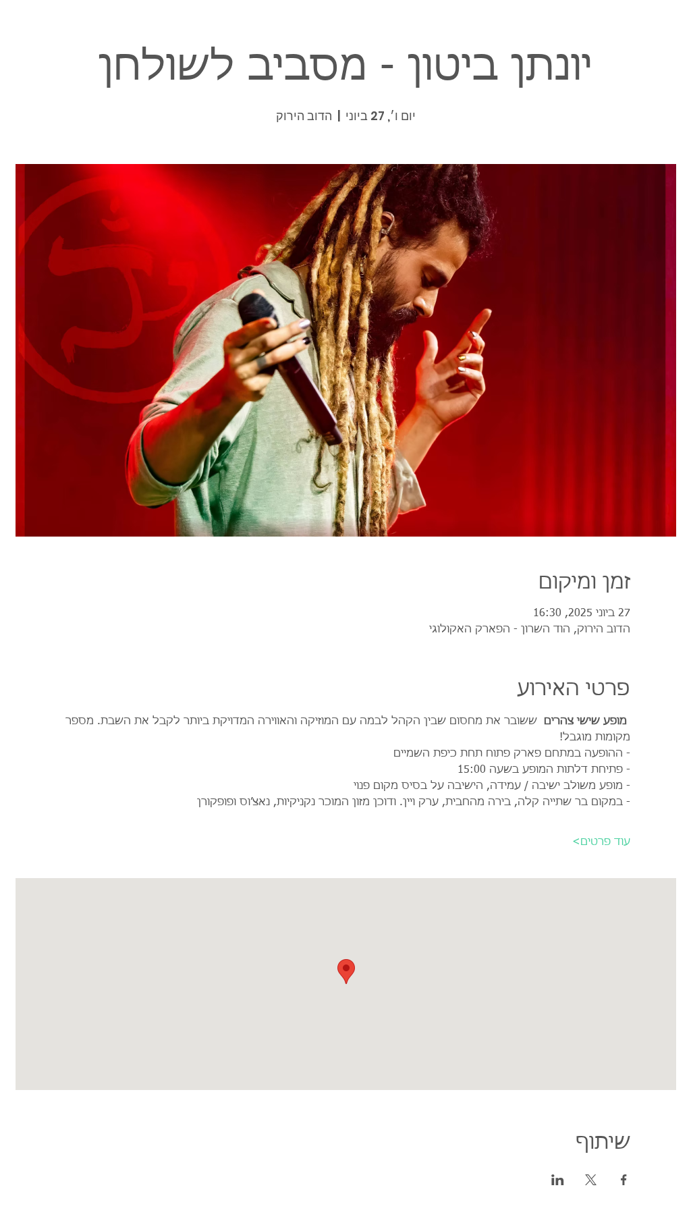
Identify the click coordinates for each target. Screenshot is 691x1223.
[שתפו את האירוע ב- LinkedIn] (557, 1179)
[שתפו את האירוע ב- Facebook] (623, 1179)
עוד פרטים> (601, 842)
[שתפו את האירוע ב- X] (590, 1179)
